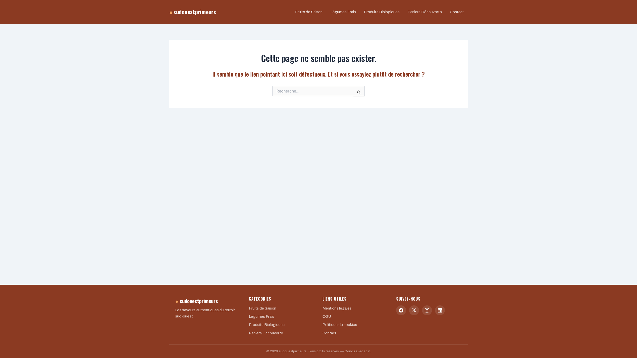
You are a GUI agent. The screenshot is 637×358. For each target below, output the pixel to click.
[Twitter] (414, 310)
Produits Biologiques (382, 12)
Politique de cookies (339, 325)
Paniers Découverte (425, 12)
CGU (326, 316)
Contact (457, 12)
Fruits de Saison (308, 12)
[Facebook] (401, 310)
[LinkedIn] (440, 310)
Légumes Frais (343, 12)
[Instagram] (427, 310)
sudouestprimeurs (192, 11)
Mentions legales (337, 308)
